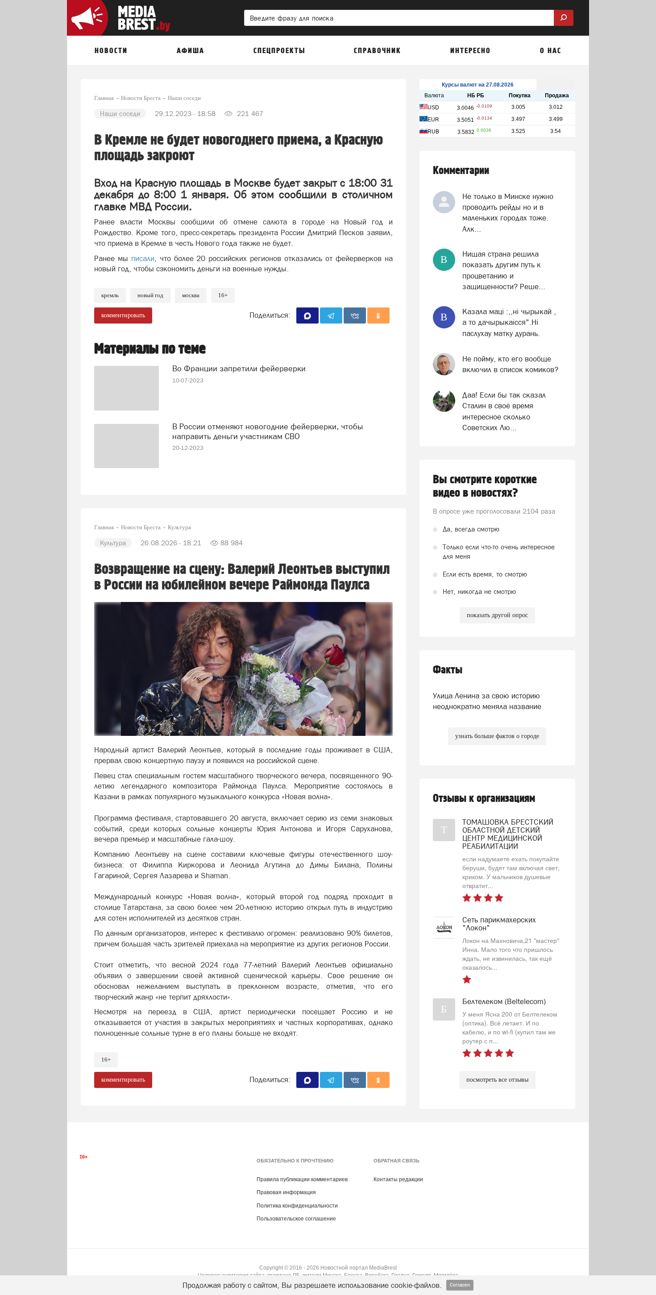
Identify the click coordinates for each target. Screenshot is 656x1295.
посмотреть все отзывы (497, 1079)
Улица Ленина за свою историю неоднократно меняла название (487, 701)
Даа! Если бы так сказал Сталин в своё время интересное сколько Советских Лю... (504, 411)
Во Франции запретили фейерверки (239, 368)
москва (190, 295)
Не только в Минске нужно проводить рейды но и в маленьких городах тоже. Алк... (507, 212)
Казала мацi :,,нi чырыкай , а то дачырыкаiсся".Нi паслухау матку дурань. (509, 322)
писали (142, 258)
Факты (447, 670)
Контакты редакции (398, 1179)
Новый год (150, 295)
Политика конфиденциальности (297, 1206)
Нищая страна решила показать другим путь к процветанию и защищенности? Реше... (503, 270)
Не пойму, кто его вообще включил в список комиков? (510, 364)
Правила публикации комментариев (302, 1179)
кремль (110, 295)
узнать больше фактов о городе (497, 736)
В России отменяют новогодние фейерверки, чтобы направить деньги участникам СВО (267, 431)
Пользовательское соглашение (296, 1219)
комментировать (123, 315)
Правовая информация (286, 1192)
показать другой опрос (497, 615)
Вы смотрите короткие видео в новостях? (485, 486)
